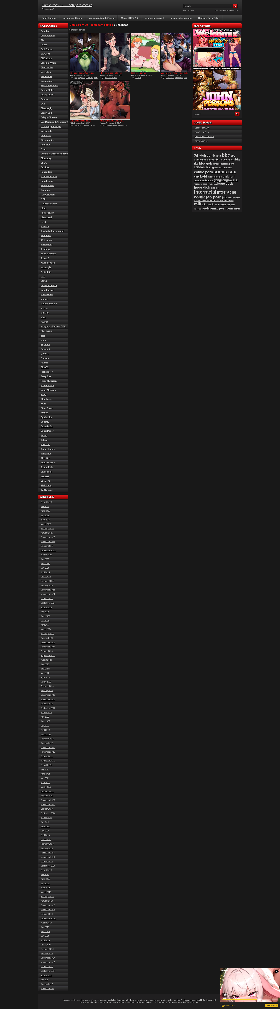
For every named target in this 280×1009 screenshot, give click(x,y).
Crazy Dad (46, 112)
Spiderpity (46, 417)
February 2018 (47, 949)
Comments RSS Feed (230, 10)
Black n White (48, 63)
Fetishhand (47, 181)
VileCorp (45, 481)
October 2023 (47, 651)
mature (207, 200)
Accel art (45, 31)
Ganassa (45, 190)
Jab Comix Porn (202, 132)
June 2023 (45, 669)
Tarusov (45, 444)
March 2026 (46, 524)
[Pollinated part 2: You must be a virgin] (84, 52)
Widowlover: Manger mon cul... (174, 73)
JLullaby (45, 249)
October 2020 (47, 809)
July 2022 (45, 717)
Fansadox (46, 172)
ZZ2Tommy (47, 490)
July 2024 (45, 612)
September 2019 (48, 866)
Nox (43, 335)
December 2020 (48, 800)
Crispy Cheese (49, 117)
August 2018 (46, 923)
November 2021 (48, 752)
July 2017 (45, 980)
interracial (205, 192)
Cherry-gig (46, 108)
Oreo (43, 340)
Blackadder (47, 67)
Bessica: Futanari (138, 73)
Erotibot (45, 167)
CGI (43, 103)
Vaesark (45, 476)
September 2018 (48, 918)
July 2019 (45, 875)
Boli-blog (46, 72)
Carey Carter (47, 94)
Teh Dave (46, 453)
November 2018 (48, 910)
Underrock (46, 471)
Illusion (45, 226)
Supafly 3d (46, 426)
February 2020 (47, 844)
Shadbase (46, 399)
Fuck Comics (49, 18)
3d (196, 155)
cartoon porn (227, 164)
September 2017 (48, 971)
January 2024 (47, 638)
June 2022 (45, 721)
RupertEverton (49, 381)
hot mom (213, 184)
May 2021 (45, 778)
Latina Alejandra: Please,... (112, 121)
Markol (44, 299)
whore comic (233, 209)
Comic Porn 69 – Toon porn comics (67, 5)
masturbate (199, 201)
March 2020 (46, 839)
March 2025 (46, 577)
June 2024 (45, 616)
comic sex (224, 171)
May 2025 (45, 568)
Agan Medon (48, 35)
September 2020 (48, 813)
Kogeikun (46, 272)
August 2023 (46, 660)
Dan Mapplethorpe (51, 126)
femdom (209, 180)
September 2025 (48, 550)
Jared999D (46, 244)
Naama (44, 321)
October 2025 (47, 546)
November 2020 (48, 804)
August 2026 (46, 502)
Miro (43, 317)
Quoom (45, 358)
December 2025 (48, 537)
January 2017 (47, 984)
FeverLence (47, 185)
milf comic (208, 204)
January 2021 (47, 796)
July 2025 (45, 559)
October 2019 (47, 861)
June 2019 (45, 879)
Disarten (45, 144)
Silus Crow (46, 408)
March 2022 (46, 734)
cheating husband (223, 167)
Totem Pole (47, 467)
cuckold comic (215, 177)
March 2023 (46, 682)
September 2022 (48, 708)
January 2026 (47, 533)
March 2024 (46, 629)
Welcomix (46, 485)
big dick (231, 160)
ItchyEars (46, 235)
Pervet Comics (201, 141)
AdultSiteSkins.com (189, 1002)
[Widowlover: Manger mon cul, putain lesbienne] (176, 52)
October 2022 (47, 704)
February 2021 (47, 791)
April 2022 (45, 730)
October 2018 (47, 914)
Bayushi (45, 53)
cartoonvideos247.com (101, 18)
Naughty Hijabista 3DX (53, 326)
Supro (44, 435)
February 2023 (47, 686)
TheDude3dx (48, 462)
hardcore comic (201, 184)
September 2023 (48, 655)
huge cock (225, 183)
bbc (76, 78)
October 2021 (47, 756)
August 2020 (46, 818)
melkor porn (227, 200)
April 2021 (45, 782)
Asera (44, 44)
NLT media (46, 331)
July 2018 (45, 927)
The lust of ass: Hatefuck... (111, 73)
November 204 (47, 988)
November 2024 (48, 594)
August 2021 (46, 765)
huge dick (202, 187)
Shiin (43, 403)
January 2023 (47, 690)
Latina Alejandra (111, 125)
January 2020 (47, 848)
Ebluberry (46, 158)
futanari (138, 78)
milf (197, 204)
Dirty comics (47, 140)
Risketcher (46, 371)
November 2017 (48, 962)
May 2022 (45, 726)
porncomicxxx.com (181, 18)
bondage (217, 164)
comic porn (203, 172)
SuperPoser (47, 431)
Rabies (44, 362)
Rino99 (44, 367)
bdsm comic (209, 160)
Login (192, 10)
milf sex (219, 205)
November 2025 (48, 542)
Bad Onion (46, 49)
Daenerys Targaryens (83, 125)
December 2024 (48, 590)
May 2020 (45, 831)
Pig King (45, 344)
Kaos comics (48, 262)
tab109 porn (229, 204)
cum (95, 78)
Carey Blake (47, 90)
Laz (43, 276)
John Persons (48, 253)
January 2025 (47, 585)
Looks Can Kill (49, 285)
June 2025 (45, 563)
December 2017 (48, 958)
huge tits (215, 188)
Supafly (45, 421)
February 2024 (47, 634)
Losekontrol (47, 290)
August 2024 (46, 607)
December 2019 (48, 853)
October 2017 (47, 967)
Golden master (49, 203)
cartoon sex (202, 167)
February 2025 (47, 581)
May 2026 (45, 515)
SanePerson (47, 385)
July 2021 (45, 769)
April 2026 (45, 520)
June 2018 (45, 931)
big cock (81, 78)
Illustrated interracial (52, 231)
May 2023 (45, 673)
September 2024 (48, 603)
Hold (43, 222)
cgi (213, 167)
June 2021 (45, 774)
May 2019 (45, 883)
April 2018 (45, 940)
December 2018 (48, 905)
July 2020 (45, 822)
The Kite (45, 458)
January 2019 (47, 901)
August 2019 (46, 870)
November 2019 (48, 857)
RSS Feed (218, 10)
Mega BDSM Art (129, 18)
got (94, 125)
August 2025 (46, 555)
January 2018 (47, 953)
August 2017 (46, 975)
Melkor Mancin (49, 303)
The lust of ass (111, 78)
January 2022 (47, 743)
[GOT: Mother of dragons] (84, 100)
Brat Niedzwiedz (49, 85)
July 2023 (45, 664)
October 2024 (47, 598)
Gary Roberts (48, 194)
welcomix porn (214, 208)
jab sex (227, 197)
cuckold (200, 176)
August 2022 (46, 712)
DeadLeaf (46, 135)
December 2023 (48, 642)
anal (219, 155)
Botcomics (46, 81)
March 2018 (46, 945)
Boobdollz (46, 76)
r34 (185, 78)
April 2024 (45, 625)
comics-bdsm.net (154, 18)
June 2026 (45, 511)
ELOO (44, 162)
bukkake (89, 78)
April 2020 (45, 835)
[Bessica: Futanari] (145, 52)
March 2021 (46, 787)
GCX (43, 199)
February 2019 (47, 896)
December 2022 (48, 695)
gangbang (221, 180)
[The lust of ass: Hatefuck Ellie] (115, 52)
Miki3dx (45, 312)
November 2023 (48, 647)
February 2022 (47, 739)
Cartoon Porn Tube (208, 18)
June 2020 (45, 826)
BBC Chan (46, 58)
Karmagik (46, 267)
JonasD (45, 258)
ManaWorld (47, 294)
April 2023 (45, 677)
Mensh (44, 308)
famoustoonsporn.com (204, 136)
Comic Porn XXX (202, 128)
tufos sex (198, 209)
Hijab (43, 208)
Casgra (44, 99)
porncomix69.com (72, 18)
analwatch (170, 78)
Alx (42, 40)
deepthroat (199, 180)
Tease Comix (48, 449)
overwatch (179, 78)
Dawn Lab (46, 131)
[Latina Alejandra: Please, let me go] (115, 100)
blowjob (205, 163)
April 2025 (45, 572)
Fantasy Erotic (49, 176)
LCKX (44, 281)
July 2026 (45, 506)
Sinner (44, 412)
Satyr (43, 394)
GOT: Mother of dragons (80, 121)
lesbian (236, 198)
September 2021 (48, 761)
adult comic (207, 155)
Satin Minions (48, 390)
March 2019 (46, 892)
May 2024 (45, 620)
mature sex (216, 201)
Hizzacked (46, 217)
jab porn (214, 197)
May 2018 (45, 936)
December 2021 (48, 747)
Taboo (44, 440)
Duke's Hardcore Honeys (54, 153)
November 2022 (48, 699)
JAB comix (46, 240)
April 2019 (45, 888)
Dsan (43, 149)
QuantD (45, 353)
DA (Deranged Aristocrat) (54, 122)
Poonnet (45, 349)
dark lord (229, 176)
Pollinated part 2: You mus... (82, 73)
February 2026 (47, 528)
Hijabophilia (47, 212)
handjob (233, 180)
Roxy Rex (46, 376)
